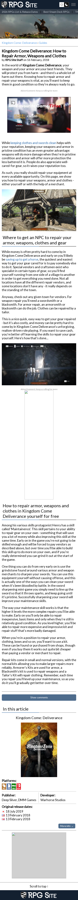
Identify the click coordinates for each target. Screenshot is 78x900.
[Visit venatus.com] (64, 127)
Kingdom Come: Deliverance (19, 42)
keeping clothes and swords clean (33, 143)
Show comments (39, 697)
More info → (66, 826)
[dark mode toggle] (64, 4)
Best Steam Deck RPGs (56, 11)
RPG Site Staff (14, 59)
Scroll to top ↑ (39, 886)
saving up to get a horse (22, 259)
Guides (43, 42)
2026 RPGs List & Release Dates (20, 11)
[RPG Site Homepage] (19, 4)
